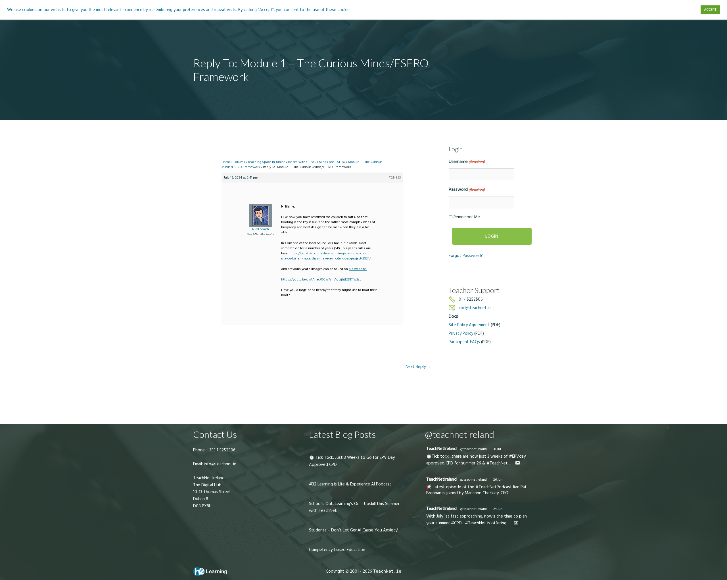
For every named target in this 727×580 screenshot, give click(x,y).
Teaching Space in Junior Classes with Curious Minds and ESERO (296, 162)
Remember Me (467, 217)
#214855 (394, 177)
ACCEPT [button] (710, 9)
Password (467, 189)
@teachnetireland (473, 449)
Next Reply (418, 367)
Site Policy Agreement (469, 325)
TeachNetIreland (441, 449)
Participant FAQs (464, 342)
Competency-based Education (337, 550)
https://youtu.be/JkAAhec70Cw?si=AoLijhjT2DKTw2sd (321, 279)
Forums (239, 162)
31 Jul (497, 449)
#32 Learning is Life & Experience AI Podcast (350, 484)
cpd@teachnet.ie (475, 308)
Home (226, 162)
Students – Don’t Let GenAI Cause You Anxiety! (353, 530)
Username (467, 161)
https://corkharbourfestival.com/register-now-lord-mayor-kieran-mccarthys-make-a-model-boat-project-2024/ (326, 256)
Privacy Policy (461, 333)
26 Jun (498, 479)
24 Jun (498, 508)
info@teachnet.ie (219, 464)
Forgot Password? (466, 256)
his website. (358, 269)
